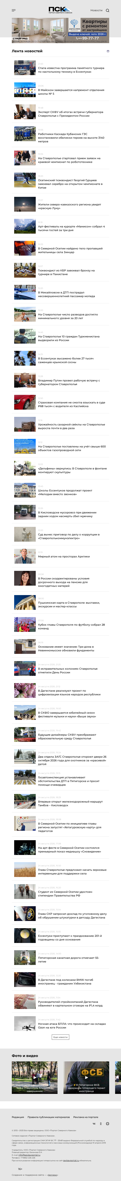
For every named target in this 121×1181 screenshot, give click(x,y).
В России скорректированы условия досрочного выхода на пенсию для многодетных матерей (63, 582)
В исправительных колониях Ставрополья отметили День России (68, 670)
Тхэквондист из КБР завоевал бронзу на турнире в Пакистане (66, 272)
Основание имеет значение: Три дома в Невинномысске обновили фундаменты (66, 648)
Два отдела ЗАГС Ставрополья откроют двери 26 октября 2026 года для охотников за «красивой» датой (72, 760)
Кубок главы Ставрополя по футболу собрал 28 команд (71, 626)
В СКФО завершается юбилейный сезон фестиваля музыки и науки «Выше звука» (67, 714)
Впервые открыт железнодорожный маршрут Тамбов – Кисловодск (70, 803)
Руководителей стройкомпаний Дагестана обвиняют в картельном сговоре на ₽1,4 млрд (70, 1003)
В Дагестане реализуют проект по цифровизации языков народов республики (69, 692)
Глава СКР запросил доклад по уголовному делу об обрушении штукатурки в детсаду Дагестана (72, 915)
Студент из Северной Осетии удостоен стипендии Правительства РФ (65, 893)
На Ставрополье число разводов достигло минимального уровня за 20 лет (68, 316)
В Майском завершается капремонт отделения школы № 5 (71, 91)
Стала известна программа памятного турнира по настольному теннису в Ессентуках (71, 69)
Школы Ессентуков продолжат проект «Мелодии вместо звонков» (65, 492)
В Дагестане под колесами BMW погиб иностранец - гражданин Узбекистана (65, 981)
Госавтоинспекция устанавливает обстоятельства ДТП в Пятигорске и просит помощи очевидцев (68, 781)
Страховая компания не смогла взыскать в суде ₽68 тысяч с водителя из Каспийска (71, 404)
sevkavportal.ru (71, 1160)
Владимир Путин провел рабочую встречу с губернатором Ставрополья (69, 382)
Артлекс (52, 1175)
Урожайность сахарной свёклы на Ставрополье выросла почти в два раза (71, 426)
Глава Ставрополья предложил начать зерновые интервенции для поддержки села (72, 871)
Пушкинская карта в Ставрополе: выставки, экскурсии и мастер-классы (69, 604)
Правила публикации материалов (49, 1117)
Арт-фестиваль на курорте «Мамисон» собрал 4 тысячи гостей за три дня (71, 228)
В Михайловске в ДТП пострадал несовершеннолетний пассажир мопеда (66, 294)
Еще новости (60, 1037)
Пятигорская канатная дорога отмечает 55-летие (68, 959)
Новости (96, 10)
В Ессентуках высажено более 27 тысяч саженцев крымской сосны (66, 360)
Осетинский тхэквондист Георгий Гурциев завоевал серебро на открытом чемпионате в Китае (70, 184)
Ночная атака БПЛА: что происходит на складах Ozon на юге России (72, 1025)
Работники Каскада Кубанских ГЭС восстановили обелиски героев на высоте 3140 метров (71, 137)
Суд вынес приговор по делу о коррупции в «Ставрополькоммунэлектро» (69, 536)
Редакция (18, 1117)
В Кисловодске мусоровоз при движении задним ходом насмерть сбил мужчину (67, 514)
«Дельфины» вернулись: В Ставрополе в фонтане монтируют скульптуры (72, 470)
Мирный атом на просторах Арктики (64, 556)
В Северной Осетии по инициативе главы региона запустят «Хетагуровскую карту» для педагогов (69, 827)
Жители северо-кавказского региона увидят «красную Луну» (69, 206)
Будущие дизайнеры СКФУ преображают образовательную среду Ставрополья (67, 736)
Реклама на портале (85, 1117)
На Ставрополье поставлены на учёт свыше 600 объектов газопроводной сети (72, 448)
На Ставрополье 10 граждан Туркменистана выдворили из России (69, 338)
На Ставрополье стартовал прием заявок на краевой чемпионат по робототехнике (69, 160)
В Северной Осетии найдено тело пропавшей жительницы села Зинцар (70, 250)
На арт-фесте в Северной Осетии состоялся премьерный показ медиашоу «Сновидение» (69, 849)
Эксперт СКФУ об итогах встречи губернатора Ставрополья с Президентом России (70, 113)
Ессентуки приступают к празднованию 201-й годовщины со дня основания (70, 937)
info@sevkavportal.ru (29, 1155)
